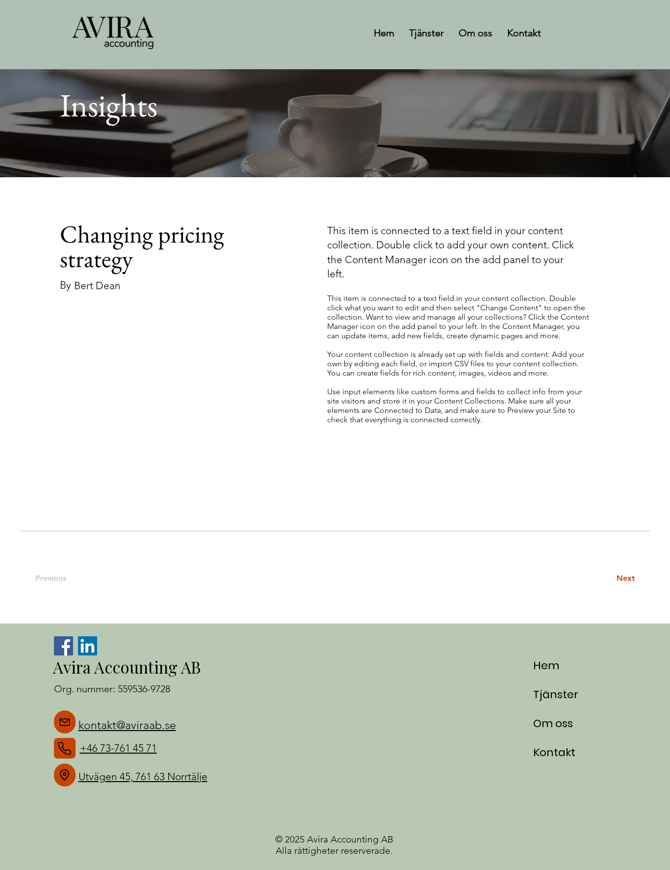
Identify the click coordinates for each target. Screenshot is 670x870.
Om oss (553, 723)
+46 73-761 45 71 (118, 748)
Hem (546, 665)
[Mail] (65, 722)
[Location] (65, 775)
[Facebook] (63, 645)
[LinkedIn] (87, 645)
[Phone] (65, 748)
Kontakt (554, 752)
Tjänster (555, 694)
